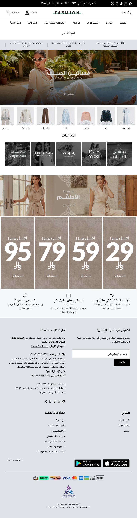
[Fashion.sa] (68, 13)
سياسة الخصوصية (55, 442)
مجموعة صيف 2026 (54, 23)
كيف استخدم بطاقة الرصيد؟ (51, 452)
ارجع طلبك (124, 426)
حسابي (126, 431)
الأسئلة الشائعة (56, 426)
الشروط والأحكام (56, 447)
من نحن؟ (60, 420)
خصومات (32, 23)
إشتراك (122, 362)
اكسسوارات (93, 23)
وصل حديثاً (15, 23)
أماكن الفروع (58, 431)
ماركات (123, 23)
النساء (109, 23)
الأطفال (76, 23)
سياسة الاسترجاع (56, 436)
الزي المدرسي (68, 33)
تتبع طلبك (124, 420)
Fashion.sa (12, 461)
